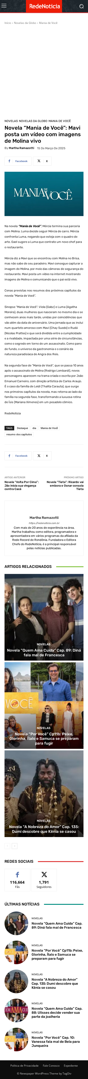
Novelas (11, 121)
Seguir (44, 872)
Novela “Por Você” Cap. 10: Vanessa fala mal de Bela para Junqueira (56, 1042)
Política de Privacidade (24, 1066)
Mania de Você (48, 23)
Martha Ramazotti (21, 148)
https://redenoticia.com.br (44, 523)
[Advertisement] (44, 71)
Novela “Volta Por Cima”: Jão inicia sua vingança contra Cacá (22, 485)
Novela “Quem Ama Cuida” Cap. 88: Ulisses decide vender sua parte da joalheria (57, 1013)
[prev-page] (7, 846)
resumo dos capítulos (19, 434)
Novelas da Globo (25, 23)
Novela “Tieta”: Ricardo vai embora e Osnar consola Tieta (65, 485)
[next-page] (14, 846)
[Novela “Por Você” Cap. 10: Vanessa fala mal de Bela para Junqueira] (16, 1039)
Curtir (17, 872)
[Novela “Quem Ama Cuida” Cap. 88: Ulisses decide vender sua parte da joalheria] (16, 1010)
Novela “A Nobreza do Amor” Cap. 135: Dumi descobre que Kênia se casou (44, 828)
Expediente (71, 1066)
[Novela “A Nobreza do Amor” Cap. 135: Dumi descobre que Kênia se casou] (44, 793)
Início (8, 23)
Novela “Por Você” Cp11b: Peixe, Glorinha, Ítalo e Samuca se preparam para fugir (44, 738)
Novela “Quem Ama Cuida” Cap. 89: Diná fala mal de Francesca (44, 652)
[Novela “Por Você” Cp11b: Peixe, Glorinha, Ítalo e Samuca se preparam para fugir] (44, 705)
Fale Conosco (51, 1066)
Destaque (22, 428)
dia (34, 428)
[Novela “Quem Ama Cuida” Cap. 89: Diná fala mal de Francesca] (44, 617)
